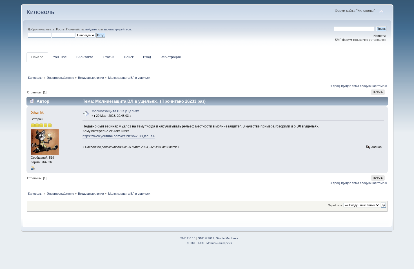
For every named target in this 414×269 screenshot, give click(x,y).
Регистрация (171, 57)
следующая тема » (373, 86)
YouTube (60, 57)
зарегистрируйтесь (117, 29)
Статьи (108, 57)
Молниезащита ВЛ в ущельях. (116, 111)
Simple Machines (227, 238)
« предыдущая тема (344, 86)
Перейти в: (335, 205)
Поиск (128, 57)
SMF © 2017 (206, 238)
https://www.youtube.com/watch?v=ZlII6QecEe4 (119, 136)
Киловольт (41, 11)
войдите (91, 29)
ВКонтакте (84, 57)
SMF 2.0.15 (187, 238)
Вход (147, 57)
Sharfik (37, 112)
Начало (37, 57)
